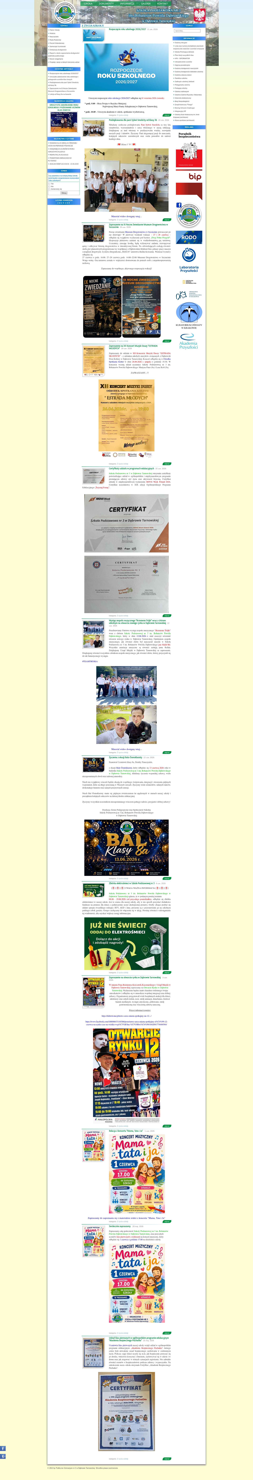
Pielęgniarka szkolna (182, 85)
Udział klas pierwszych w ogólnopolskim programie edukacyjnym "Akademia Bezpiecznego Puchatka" (139, 1339)
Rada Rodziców (55, 40)
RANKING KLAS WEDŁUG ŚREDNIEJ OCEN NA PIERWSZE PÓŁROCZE (62, 144)
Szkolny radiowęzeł (182, 91)
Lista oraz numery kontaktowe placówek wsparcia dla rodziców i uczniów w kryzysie (188, 47)
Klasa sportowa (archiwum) (184, 120)
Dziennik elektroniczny (183, 98)
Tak (52, 184)
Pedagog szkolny (181, 88)
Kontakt (162, 3)
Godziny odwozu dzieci (183, 75)
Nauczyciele (54, 37)
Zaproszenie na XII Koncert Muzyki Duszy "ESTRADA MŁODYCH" (133, 347)
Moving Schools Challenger (185, 108)
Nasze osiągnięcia (56, 59)
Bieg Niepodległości (182, 101)
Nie (52, 186)
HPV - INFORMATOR (182, 58)
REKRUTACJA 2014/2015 (59, 155)
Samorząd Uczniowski (58, 46)
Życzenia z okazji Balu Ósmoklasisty (125, 757)
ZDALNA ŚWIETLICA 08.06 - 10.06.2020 (64, 164)
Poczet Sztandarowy (57, 43)
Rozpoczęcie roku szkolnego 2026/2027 (64, 73)
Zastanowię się (56, 189)
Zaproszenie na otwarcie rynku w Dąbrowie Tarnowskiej (135, 977)
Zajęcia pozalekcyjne (182, 65)
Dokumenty (106, 3)
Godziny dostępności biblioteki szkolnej (189, 72)
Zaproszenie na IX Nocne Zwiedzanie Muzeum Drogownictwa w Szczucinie (62, 90)
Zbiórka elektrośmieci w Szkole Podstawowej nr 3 (132, 883)
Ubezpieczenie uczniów (183, 62)
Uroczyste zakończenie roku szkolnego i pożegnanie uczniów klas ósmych (63, 78)
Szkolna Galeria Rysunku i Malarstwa (188, 95)
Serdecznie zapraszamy (120, 1226)
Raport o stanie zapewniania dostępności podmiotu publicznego (63, 54)
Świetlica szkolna (181, 78)
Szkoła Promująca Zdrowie (184, 52)
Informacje (127, 3)
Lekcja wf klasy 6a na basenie (60, 94)
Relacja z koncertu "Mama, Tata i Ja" (126, 1131)
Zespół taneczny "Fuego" (184, 105)
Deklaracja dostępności (58, 50)
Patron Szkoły (55, 30)
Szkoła (88, 3)
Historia (52, 33)
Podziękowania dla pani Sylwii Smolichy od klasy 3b (63, 84)
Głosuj (64, 193)
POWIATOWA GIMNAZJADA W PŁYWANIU (59, 159)
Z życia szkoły (122, 115)
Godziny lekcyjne (181, 43)
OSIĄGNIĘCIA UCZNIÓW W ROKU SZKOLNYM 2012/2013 (61, 150)
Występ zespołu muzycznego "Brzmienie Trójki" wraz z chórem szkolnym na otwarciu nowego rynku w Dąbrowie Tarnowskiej (137, 622)
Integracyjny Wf (180, 111)
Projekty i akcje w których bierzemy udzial (64, 62)
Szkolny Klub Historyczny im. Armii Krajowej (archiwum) (186, 116)
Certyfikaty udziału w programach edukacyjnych (131, 468)
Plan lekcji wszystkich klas (184, 55)
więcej (167, 115)
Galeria (146, 3)
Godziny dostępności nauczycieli (186, 68)
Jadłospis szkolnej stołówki (184, 82)
